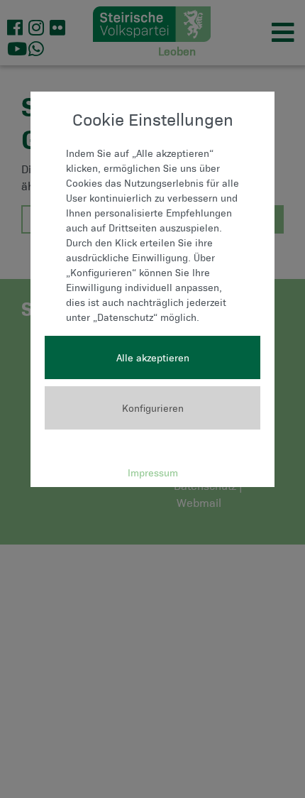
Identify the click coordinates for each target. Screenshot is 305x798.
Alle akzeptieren (152, 357)
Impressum (153, 472)
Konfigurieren (153, 408)
